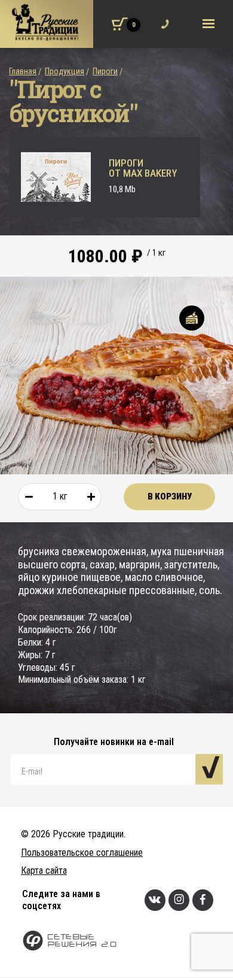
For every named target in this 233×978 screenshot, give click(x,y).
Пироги (105, 71)
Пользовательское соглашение (82, 852)
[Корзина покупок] (120, 24)
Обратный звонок (162, 16)
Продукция (64, 71)
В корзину (170, 496)
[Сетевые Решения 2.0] (127, 941)
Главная (22, 71)
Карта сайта (44, 870)
